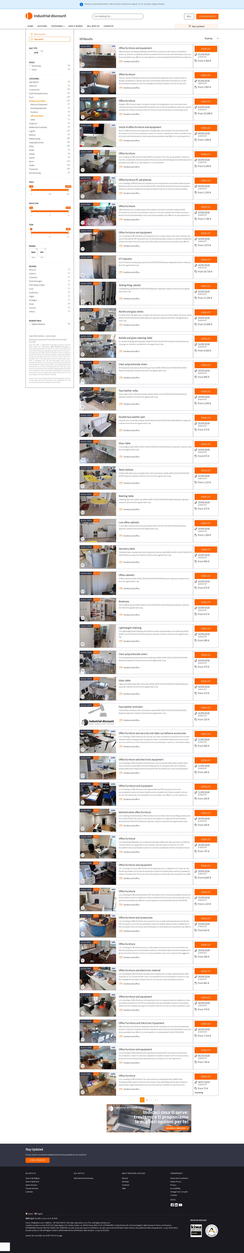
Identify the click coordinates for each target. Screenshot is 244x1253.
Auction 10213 (86, 1021)
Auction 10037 (86, 889)
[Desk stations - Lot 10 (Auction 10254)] (98, 478)
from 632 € (203, 930)
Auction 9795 (86, 758)
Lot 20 (96, 705)
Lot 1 (96, 72)
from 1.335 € (204, 192)
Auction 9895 (86, 784)
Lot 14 (96, 573)
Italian (30, 1214)
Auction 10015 (86, 916)
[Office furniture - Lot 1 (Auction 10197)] (98, 109)
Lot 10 (96, 468)
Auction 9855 (86, 810)
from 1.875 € (204, 245)
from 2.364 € (204, 60)
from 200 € (203, 956)
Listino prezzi (175, 1181)
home (30, 26)
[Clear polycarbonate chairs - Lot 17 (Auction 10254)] (98, 662)
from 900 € (203, 376)
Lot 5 (96, 336)
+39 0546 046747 (59, 1223)
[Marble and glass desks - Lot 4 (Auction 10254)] (98, 319)
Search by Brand (32, 1181)
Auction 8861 (86, 1074)
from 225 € (203, 719)
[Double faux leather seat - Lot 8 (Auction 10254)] (98, 425)
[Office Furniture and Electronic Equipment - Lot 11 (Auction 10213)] (98, 1031)
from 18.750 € (205, 271)
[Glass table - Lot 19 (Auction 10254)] (98, 688)
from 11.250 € (205, 297)
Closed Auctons (32, 1188)
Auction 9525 (86, 731)
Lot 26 (96, 46)
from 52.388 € (205, 113)
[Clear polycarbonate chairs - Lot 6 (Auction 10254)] (98, 372)
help (124, 1188)
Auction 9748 (86, 995)
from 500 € (203, 745)
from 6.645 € (204, 877)
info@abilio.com (37, 1223)
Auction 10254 (86, 257)
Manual (125, 1178)
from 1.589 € (204, 139)
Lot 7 (96, 389)
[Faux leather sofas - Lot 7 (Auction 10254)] (98, 398)
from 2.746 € (204, 218)
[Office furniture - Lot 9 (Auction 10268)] (98, 161)
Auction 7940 (86, 968)
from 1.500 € (204, 535)
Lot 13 (96, 547)
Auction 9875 (86, 46)
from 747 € (203, 851)
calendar (29, 1191)
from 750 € (203, 1062)
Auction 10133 (86, 125)
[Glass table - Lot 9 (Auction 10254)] (98, 451)
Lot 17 (96, 652)
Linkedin (176, 1204)
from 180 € (203, 640)
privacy (173, 1185)
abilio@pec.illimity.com (101, 1223)
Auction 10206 (86, 837)
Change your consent (179, 1191)
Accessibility (175, 1188)
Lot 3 (96, 836)
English (40, 1214)
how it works (75, 26)
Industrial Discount (46, 16)
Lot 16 (96, 626)
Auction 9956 (86, 942)
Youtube (180, 1204)
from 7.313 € (204, 1035)
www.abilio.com (80, 1223)
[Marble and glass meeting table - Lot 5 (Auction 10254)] (98, 346)
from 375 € (203, 429)
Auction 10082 (86, 1047)
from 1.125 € (204, 482)
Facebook (172, 1204)
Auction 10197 (86, 99)
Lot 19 (96, 678)
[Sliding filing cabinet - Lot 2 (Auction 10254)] (98, 293)
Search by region (33, 1178)
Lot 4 (96, 309)
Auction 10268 (86, 151)
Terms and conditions (179, 1178)
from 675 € (203, 456)
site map (125, 1181)
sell (189, 16)
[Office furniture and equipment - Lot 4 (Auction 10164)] (98, 873)
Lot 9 (96, 151)
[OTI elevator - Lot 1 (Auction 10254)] (98, 267)
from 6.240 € (204, 166)
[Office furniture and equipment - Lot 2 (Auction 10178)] (98, 240)
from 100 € (203, 772)
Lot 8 (96, 415)
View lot (206, 48)
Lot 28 (96, 178)
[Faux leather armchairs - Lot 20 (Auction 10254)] (98, 715)
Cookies (173, 1195)
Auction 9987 (86, 204)
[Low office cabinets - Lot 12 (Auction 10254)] (98, 530)
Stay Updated (37, 1160)
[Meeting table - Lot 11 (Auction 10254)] (98, 504)
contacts (108, 26)
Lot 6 (96, 125)
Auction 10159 (86, 72)
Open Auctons (31, 1185)
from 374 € (203, 1009)
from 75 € (203, 1088)
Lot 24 (96, 204)
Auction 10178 (86, 231)
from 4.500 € (204, 350)
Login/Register (207, 16)
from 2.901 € (204, 87)
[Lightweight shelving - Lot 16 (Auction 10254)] (98, 636)
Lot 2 (96, 230)
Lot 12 (96, 520)
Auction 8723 (86, 178)
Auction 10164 (86, 863)
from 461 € (203, 983)
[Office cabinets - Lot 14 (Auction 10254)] (98, 583)
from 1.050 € (204, 403)
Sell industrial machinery (83, 1178)
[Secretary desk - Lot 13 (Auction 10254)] (98, 557)
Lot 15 (96, 599)
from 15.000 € (205, 324)
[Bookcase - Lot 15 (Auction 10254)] (98, 609)
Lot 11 (96, 494)
